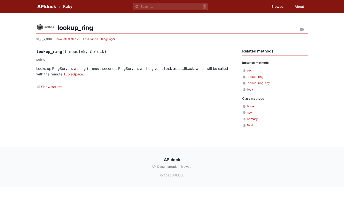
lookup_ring (255, 76)
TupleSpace (73, 74)
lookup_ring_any (258, 83)
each (250, 70)
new (250, 112)
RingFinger (108, 39)
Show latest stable (67, 39)
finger (251, 106)
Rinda (94, 39)
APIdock (46, 6)
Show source (52, 87)
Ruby (67, 6)
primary (252, 119)
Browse (277, 6)
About (299, 6)
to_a (250, 89)
